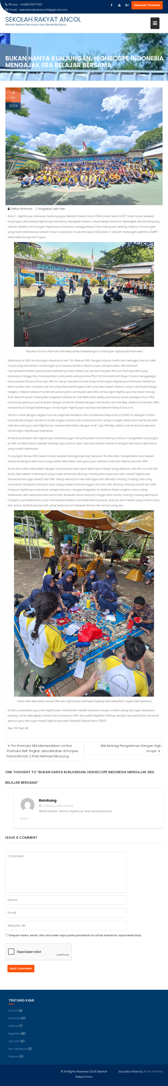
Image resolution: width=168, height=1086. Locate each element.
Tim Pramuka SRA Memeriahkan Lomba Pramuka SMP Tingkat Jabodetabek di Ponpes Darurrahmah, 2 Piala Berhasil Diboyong (42, 751)
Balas (24, 818)
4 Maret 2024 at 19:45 (57, 806)
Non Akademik (18, 1049)
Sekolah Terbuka (147, 5)
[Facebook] (111, 5)
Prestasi (14, 1056)
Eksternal (14, 1018)
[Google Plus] (127, 5)
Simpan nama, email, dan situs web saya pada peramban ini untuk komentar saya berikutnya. (75, 935)
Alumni (13, 1010)
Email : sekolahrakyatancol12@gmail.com (38, 10)
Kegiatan (45, 209)
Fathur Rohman (21, 209)
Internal (13, 1026)
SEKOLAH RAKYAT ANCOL (43, 19)
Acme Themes (153, 1071)
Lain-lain (59, 209)
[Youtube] (119, 5)
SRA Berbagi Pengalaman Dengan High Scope (130, 748)
